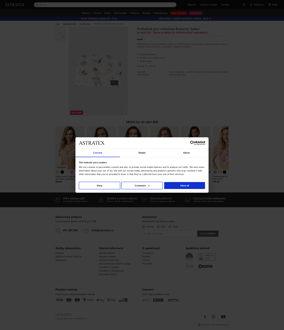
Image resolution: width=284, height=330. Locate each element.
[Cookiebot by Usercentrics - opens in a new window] (192, 143)
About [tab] (186, 152)
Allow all (184, 185)
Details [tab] (142, 152)
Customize (140, 185)
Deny (99, 185)
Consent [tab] (97, 152)
